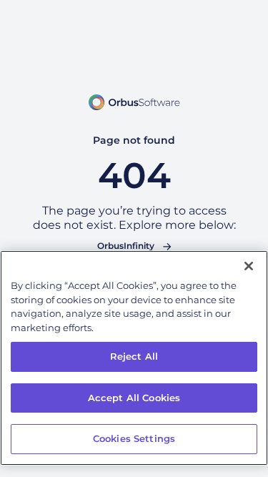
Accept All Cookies (134, 397)
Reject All (134, 356)
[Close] (248, 266)
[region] (134, 358)
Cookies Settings (134, 438)
